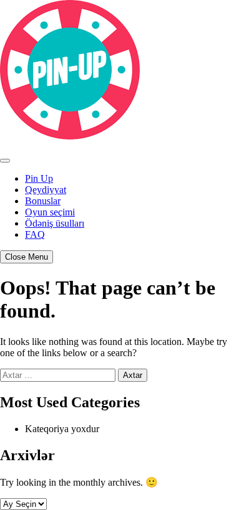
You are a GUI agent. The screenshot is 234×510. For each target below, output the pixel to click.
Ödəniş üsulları (54, 223)
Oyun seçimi (50, 212)
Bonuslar (43, 201)
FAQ (35, 234)
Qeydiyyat (45, 189)
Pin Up (39, 178)
